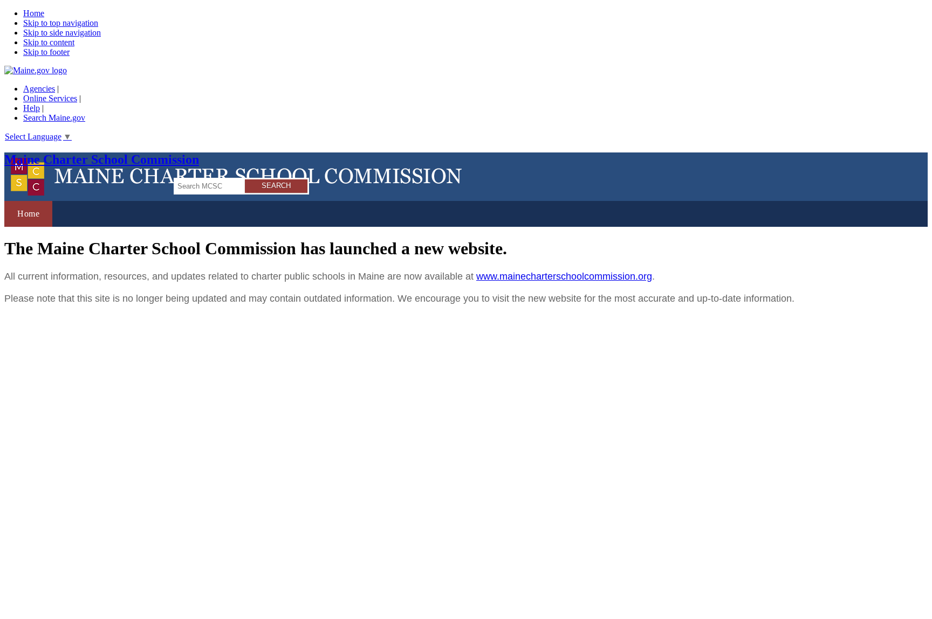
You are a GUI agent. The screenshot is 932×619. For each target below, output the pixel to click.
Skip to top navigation (60, 22)
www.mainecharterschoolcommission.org (564, 276)
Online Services (50, 98)
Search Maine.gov (54, 117)
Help (31, 108)
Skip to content (48, 42)
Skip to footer (46, 52)
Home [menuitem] (28, 213)
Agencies (39, 88)
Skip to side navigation (62, 32)
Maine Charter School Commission (101, 159)
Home (33, 13)
